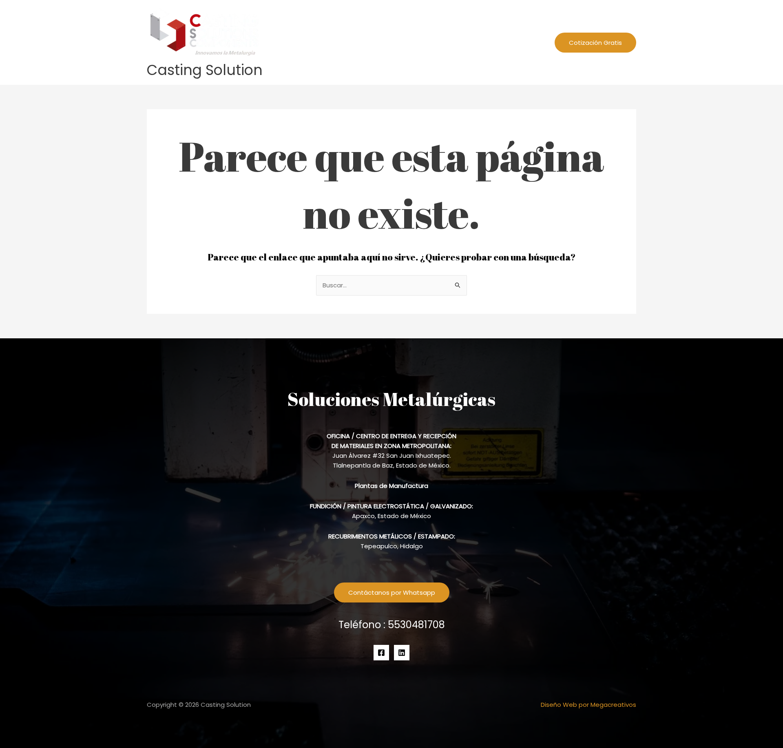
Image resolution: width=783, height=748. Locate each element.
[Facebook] (381, 652)
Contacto (525, 42)
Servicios (477, 42)
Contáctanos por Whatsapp (391, 592)
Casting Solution (205, 70)
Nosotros (437, 42)
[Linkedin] (401, 652)
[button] (494, 42)
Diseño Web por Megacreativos (588, 704)
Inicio (403, 42)
